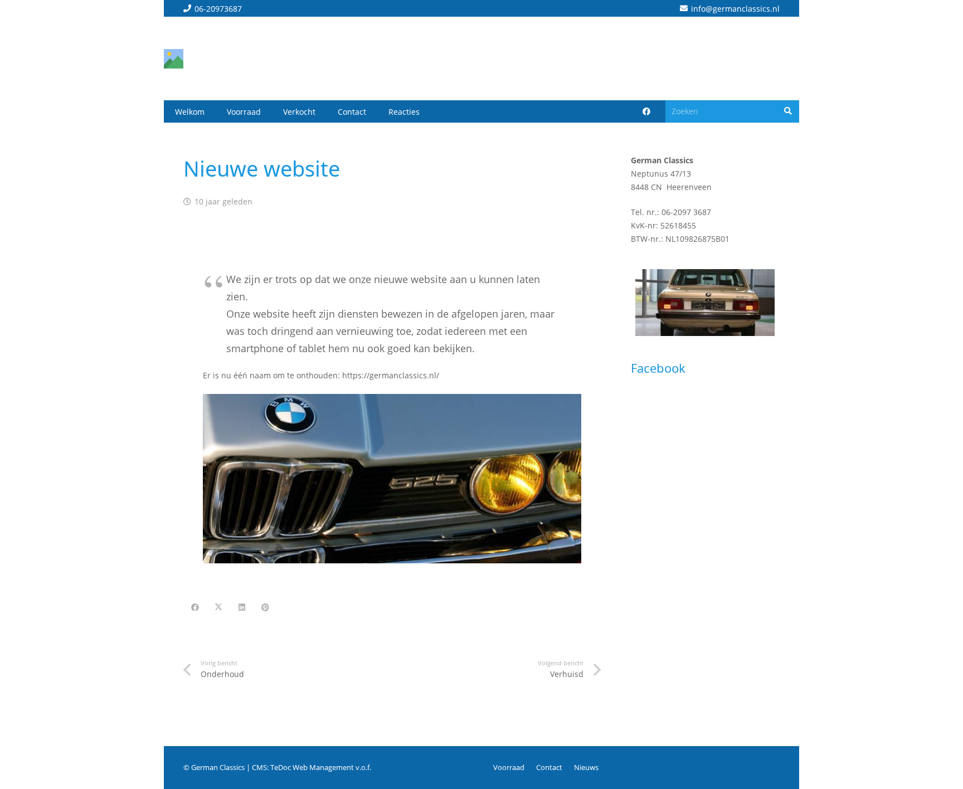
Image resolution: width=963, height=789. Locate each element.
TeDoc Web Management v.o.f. (320, 767)
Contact (549, 767)
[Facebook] (646, 111)
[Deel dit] (195, 607)
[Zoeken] (788, 111)
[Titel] (173, 59)
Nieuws (586, 767)
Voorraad (508, 767)
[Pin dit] (265, 607)
